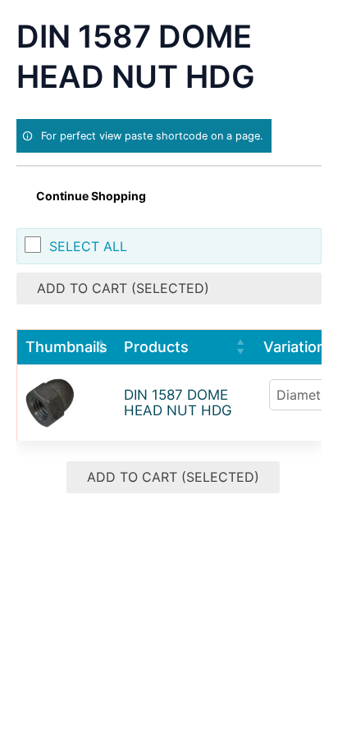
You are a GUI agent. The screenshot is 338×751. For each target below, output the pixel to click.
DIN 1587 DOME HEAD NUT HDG (178, 403)
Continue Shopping (91, 196)
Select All (88, 246)
